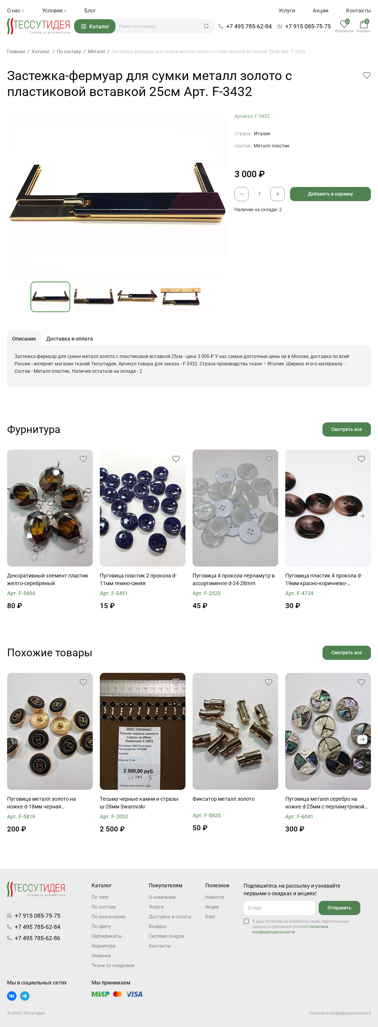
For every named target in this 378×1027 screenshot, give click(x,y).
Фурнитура (103, 946)
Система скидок (167, 936)
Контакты (358, 10)
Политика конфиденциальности (340, 1013)
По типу (100, 897)
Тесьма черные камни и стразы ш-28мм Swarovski (139, 803)
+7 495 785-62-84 (249, 26)
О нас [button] (14, 10)
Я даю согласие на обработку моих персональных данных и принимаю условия (300, 926)
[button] (206, 26)
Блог (90, 10)
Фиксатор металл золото (224, 799)
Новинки (101, 955)
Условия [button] (53, 10)
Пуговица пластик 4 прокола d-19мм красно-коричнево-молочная (323, 579)
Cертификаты (107, 936)
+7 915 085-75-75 (308, 26)
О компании (162, 897)
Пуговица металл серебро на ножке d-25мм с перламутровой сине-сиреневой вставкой (324, 803)
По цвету (101, 926)
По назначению (109, 916)
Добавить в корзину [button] (330, 194)
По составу (104, 907)
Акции (320, 10)
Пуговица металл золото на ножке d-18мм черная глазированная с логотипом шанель (41, 803)
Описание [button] (24, 339)
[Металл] (50, 731)
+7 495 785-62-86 (37, 938)
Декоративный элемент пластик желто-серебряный (47, 579)
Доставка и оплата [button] (69, 339)
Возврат (158, 926)
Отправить (339, 908)
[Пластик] (142, 508)
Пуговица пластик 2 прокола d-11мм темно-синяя (138, 579)
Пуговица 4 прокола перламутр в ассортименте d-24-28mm (234, 579)
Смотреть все (346, 429)
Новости (214, 897)
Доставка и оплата (170, 916)
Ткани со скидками (113, 965)
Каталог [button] (99, 26)
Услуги (286, 10)
